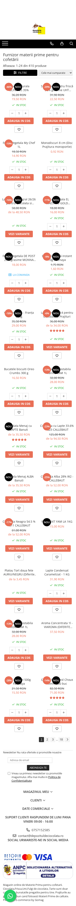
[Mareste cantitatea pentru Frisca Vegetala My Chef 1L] (26, 170)
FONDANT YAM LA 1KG (57, 521)
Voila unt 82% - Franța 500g (19, 314)
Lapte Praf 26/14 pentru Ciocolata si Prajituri (57, 314)
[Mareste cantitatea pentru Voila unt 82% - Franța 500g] (26, 339)
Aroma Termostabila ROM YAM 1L (19, 625)
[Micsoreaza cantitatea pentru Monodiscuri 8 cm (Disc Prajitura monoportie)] (50, 170)
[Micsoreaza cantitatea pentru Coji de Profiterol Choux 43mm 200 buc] (50, 712)
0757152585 (40, 830)
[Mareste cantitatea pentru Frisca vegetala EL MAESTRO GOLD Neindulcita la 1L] (64, 226)
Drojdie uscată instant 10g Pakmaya (57, 258)
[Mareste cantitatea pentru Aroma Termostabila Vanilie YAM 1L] (64, 396)
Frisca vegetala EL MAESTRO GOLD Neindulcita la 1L (57, 201)
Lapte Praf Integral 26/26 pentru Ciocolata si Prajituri (19, 201)
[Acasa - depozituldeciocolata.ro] (38, 29)
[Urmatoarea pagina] (67, 739)
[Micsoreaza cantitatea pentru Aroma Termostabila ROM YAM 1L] (12, 650)
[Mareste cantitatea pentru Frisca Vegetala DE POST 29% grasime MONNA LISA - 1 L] (26, 283)
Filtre (22, 73)
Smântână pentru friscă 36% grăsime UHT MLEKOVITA (57, 88)
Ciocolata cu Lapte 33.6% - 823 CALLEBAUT (57, 427)
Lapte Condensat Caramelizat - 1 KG (57, 572)
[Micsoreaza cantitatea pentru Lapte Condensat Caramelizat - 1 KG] (50, 593)
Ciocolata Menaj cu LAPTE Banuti (19, 427)
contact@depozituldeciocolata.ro (40, 836)
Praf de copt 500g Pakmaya (19, 681)
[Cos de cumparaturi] (62, 44)
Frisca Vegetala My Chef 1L (19, 145)
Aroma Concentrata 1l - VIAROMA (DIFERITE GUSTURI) (57, 625)
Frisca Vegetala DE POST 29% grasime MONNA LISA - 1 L (19, 258)
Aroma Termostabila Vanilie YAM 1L (57, 371)
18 (61, 739)
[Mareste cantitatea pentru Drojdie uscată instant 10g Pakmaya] (64, 283)
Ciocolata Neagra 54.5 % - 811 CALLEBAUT (19, 523)
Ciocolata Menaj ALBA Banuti (19, 478)
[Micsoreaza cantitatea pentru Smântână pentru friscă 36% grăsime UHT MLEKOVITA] (50, 113)
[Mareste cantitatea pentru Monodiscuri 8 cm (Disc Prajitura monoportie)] (64, 170)
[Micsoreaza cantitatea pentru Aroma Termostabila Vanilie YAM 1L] (50, 396)
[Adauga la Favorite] (19, 129)
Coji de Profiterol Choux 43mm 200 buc (57, 681)
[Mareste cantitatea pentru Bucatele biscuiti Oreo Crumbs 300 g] (26, 396)
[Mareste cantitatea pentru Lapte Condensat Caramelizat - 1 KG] (64, 593)
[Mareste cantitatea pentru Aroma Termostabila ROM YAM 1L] (26, 650)
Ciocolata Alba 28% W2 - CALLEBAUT (57, 478)
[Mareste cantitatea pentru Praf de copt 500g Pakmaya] (26, 712)
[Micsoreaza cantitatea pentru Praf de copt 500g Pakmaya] (12, 712)
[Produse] (5, 45)
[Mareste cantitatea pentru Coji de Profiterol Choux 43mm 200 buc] (64, 712)
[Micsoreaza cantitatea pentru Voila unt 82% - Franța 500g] (12, 339)
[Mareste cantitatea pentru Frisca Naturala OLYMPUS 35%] (26, 113)
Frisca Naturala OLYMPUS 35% (19, 88)
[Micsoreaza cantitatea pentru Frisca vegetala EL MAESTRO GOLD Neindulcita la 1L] (50, 226)
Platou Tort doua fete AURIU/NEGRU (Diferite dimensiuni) (18, 572)
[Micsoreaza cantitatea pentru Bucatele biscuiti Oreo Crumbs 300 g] (12, 396)
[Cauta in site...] (71, 44)
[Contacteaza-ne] (51, 44)
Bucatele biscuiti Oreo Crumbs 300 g (19, 371)
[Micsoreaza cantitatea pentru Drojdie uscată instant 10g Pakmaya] (50, 283)
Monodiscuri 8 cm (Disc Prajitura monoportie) (57, 145)
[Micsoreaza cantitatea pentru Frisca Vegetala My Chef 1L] (12, 170)
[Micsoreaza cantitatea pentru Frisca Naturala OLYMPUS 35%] (12, 113)
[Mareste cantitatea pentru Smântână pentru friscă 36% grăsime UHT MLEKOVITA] (64, 113)
